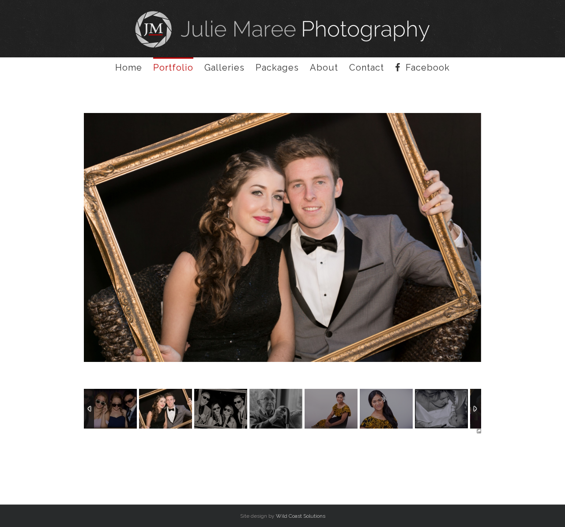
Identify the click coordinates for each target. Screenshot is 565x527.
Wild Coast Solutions (300, 516)
